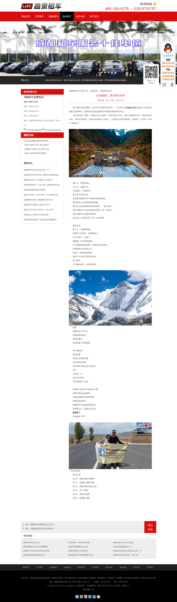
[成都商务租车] (88, 48)
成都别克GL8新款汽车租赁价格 (36, 215)
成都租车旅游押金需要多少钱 (34, 555)
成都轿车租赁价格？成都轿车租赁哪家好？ (41, 220)
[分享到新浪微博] (85, 596)
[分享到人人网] (94, 596)
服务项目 (80, 16)
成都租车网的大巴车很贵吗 (78, 551)
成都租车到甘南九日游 (31, 543)
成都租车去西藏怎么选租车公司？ (37, 205)
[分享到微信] (98, 596)
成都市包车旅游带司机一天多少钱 (125, 555)
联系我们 (150, 567)
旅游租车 (67, 16)
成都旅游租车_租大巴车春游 (123, 543)
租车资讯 (94, 16)
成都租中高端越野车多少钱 (78, 547)
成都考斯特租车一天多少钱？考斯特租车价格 (42, 185)
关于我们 (136, 567)
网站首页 (25, 16)
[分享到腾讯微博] (90, 596)
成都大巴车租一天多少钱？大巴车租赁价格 (41, 195)
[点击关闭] (172, 41)
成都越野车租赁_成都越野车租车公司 (38, 200)
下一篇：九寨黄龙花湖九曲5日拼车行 (38, 529)
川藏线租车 (53, 16)
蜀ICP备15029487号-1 (105, 586)
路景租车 (81, 586)
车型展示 (39, 16)
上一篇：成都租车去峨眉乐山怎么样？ (38, 524)
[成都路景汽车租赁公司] (41, 6)
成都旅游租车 (106, 91)
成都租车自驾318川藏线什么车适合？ (39, 180)
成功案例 (122, 567)
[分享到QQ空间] (81, 596)
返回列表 (150, 527)
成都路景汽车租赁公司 (78, 91)
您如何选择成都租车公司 (122, 547)
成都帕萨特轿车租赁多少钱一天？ (37, 170)
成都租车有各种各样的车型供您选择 (36, 551)
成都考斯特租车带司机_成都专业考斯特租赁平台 (43, 175)
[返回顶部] (172, 84)
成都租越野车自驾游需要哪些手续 (80, 555)
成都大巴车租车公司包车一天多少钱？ (39, 210)
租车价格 (109, 567)
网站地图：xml (88, 590)
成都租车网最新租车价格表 (34, 190)
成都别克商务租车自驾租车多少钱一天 (127, 551)
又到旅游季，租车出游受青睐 (79, 543)
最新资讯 (28, 163)
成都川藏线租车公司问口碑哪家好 (35, 547)
